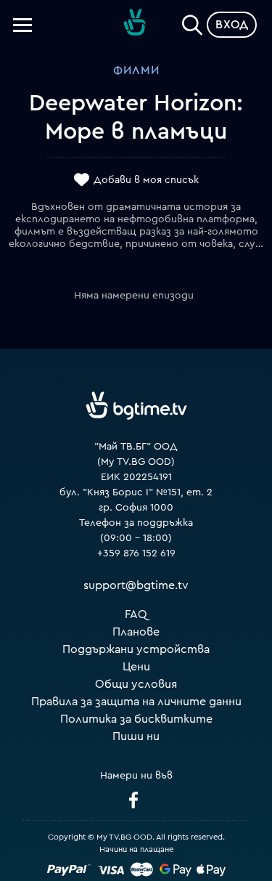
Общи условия (136, 684)
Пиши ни (136, 736)
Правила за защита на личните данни (136, 701)
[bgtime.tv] (136, 405)
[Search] (192, 22)
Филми (136, 70)
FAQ (136, 614)
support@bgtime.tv (136, 585)
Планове (136, 632)
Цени (136, 667)
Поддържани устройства (136, 649)
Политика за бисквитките (136, 719)
